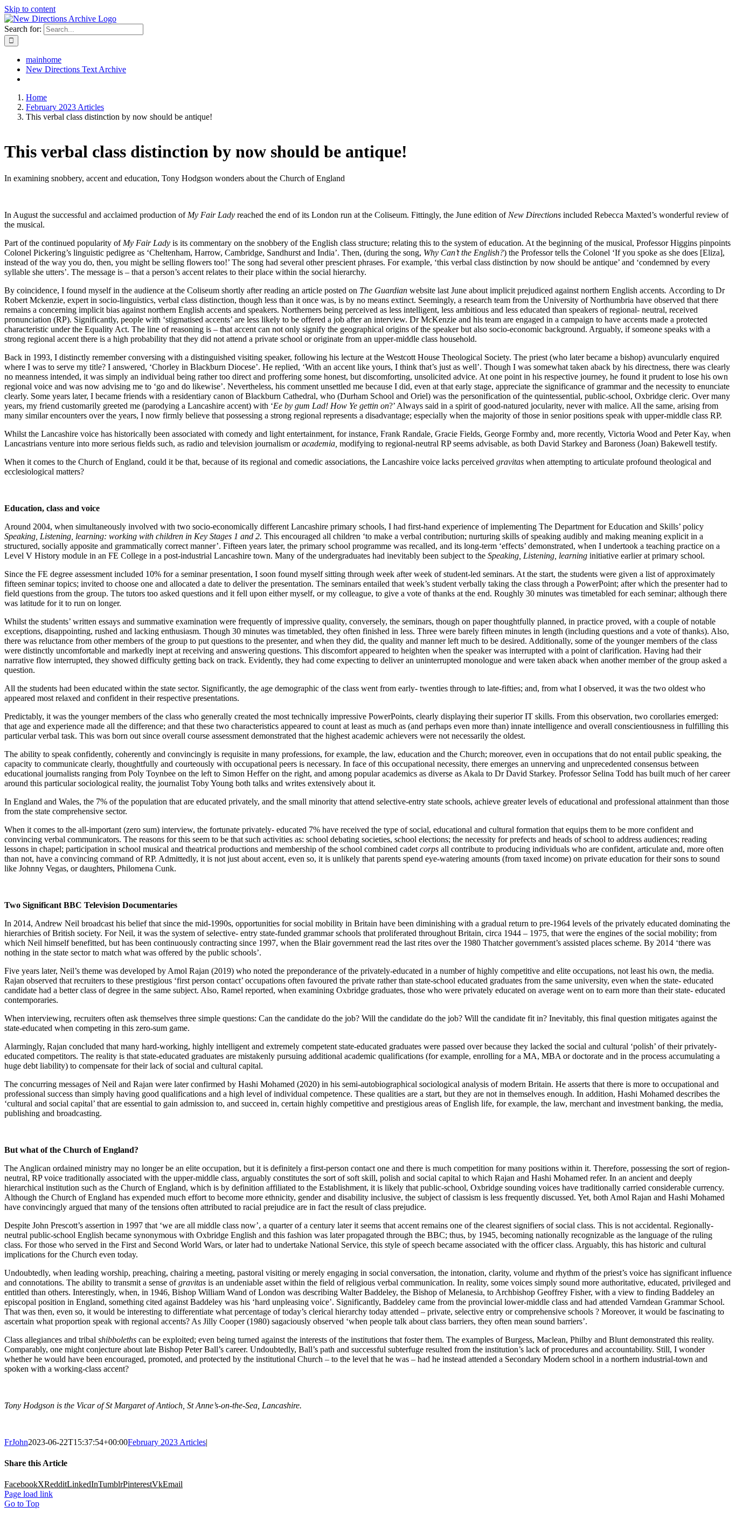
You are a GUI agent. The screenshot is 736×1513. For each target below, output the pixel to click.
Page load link (28, 1493)
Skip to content (29, 8)
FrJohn (16, 1442)
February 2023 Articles (167, 1442)
